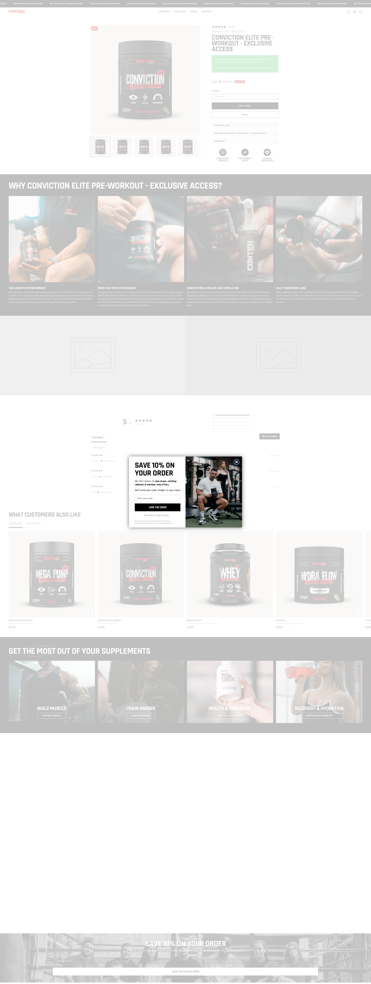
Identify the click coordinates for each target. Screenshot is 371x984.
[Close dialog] (236, 461)
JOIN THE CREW (158, 507)
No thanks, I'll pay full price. (156, 515)
